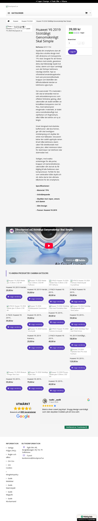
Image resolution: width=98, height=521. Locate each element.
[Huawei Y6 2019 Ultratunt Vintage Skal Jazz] (16, 373)
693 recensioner (28, 412)
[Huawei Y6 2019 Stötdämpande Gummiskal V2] (38, 308)
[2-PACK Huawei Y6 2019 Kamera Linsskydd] (59, 330)
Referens (39, 47)
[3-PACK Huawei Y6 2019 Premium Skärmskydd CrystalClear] (80, 283)
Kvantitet (72, 39)
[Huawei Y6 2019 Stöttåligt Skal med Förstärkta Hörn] (59, 307)
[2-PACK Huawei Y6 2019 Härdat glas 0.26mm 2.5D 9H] (16, 308)
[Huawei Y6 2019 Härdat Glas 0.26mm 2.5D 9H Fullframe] (38, 283)
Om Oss (10, 461)
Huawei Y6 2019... (34, 315)
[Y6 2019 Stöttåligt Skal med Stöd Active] (80, 330)
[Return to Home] (8, 21)
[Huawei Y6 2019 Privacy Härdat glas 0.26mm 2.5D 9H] (59, 374)
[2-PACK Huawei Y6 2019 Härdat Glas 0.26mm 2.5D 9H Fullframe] (59, 283)
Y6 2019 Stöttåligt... (78, 335)
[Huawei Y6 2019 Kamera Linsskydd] (38, 330)
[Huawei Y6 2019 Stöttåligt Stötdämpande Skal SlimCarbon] (80, 308)
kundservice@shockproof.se (33, 458)
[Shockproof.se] (12, 6)
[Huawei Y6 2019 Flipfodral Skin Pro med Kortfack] (80, 352)
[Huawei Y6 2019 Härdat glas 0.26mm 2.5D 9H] (16, 282)
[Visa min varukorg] (88, 13)
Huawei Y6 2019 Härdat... (16, 287)
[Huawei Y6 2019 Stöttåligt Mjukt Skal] (38, 373)
